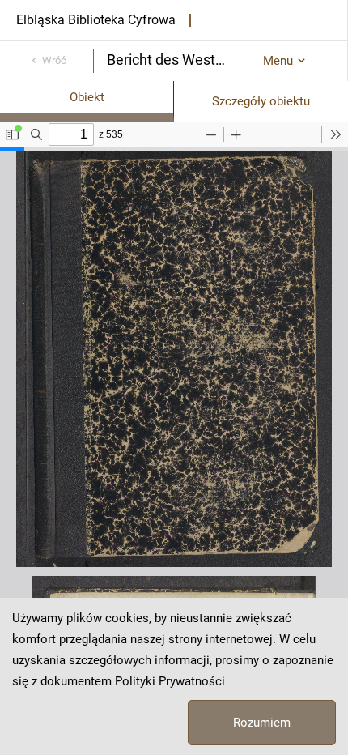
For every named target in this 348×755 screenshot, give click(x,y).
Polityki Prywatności (170, 681)
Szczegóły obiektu (261, 101)
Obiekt (87, 97)
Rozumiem (262, 722)
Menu (278, 60)
